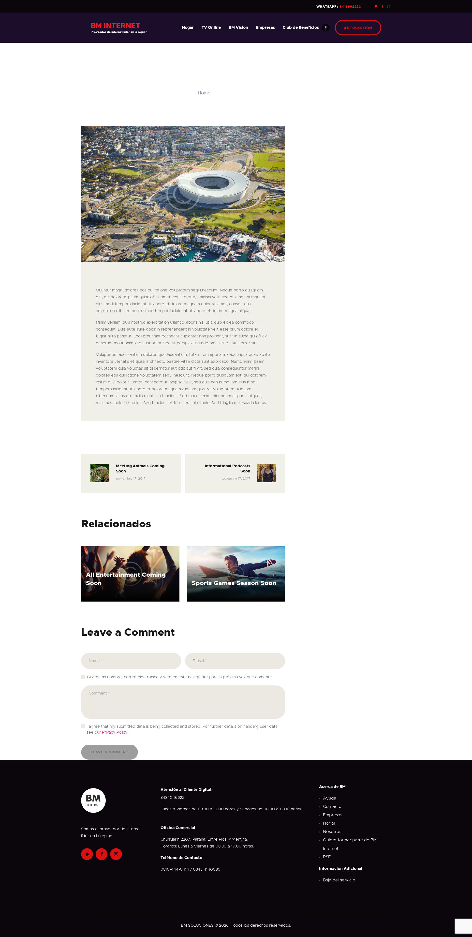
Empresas (332, 814)
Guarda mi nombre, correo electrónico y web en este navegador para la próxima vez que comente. (180, 677)
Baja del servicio (339, 880)
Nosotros (332, 831)
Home (204, 93)
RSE (327, 857)
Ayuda (329, 798)
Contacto (332, 806)
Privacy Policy (114, 732)
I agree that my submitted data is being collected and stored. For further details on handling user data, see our (183, 729)
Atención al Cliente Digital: (187, 789)
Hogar (329, 823)
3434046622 (172, 797)
